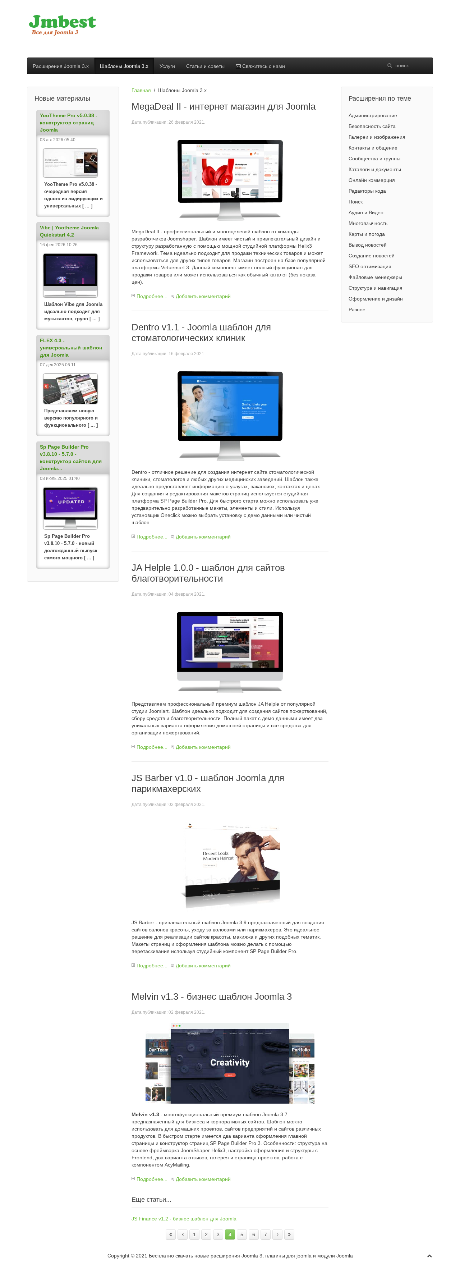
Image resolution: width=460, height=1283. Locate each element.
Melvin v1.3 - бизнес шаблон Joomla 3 (212, 996)
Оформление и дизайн (376, 299)
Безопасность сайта (372, 126)
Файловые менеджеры (375, 277)
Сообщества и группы (374, 158)
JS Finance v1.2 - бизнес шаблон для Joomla (184, 1219)
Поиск (356, 202)
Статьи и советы (205, 65)
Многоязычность (368, 223)
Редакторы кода (367, 191)
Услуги (167, 65)
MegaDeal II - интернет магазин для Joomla (224, 106)
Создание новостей (372, 255)
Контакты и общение (373, 148)
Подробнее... (152, 296)
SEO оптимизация (370, 266)
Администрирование (373, 115)
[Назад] (183, 1234)
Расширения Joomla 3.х (61, 65)
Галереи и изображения (377, 137)
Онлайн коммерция (372, 180)
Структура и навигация (375, 288)
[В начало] (171, 1234)
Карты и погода (367, 234)
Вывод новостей (368, 245)
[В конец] (289, 1234)
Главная (141, 90)
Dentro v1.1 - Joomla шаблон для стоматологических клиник (201, 332)
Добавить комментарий (203, 296)
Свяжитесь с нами (263, 65)
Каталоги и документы (375, 169)
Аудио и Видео (366, 212)
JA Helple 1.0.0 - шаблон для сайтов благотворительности (208, 573)
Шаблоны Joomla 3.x (124, 65)
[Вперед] (277, 1234)
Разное (357, 309)
